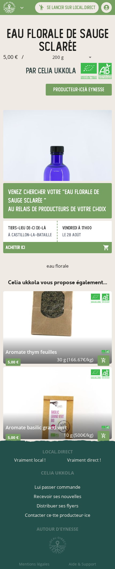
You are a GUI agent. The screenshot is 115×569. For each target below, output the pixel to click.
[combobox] (59, 57)
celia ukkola (56, 71)
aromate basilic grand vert (36, 427)
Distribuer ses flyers (57, 506)
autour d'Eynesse (57, 529)
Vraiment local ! (29, 460)
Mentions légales (34, 564)
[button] (22, 7)
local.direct (58, 452)
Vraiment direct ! (84, 460)
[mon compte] (106, 7)
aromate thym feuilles (31, 352)
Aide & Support (82, 564)
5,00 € (13, 362)
